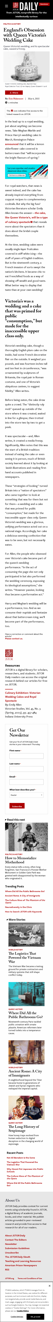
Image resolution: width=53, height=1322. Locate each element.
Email (12, 776)
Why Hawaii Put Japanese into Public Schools (25, 1170)
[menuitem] (44, 4)
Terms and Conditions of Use (30, 1278)
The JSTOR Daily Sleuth (17, 1257)
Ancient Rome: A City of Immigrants (22, 895)
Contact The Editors (16, 1239)
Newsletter (44, 4)
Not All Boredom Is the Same (21, 1157)
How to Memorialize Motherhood (20, 861)
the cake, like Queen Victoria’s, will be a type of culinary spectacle (26, 217)
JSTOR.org (9, 1278)
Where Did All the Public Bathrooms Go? (25, 891)
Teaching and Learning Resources (23, 1261)
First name (15, 750)
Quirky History (15, 1009)
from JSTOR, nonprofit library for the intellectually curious (27, 14)
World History (15, 949)
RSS (7, 1269)
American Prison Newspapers (21, 1265)
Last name (15, 763)
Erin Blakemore (16, 99)
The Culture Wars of (25, 901)
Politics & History (12, 23)
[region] (26, 1302)
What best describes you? (22, 789)
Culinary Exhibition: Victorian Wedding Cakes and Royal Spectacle (22, 696)
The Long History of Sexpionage (23, 1129)
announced (12, 144)
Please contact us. (14, 638)
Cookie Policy (23, 1310)
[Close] (49, 1286)
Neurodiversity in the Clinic (18, 907)
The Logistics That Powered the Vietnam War (24, 958)
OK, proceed (35, 1316)
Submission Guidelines (17, 1248)
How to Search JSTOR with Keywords (23, 911)
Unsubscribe (12, 1252)
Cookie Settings (17, 1316)
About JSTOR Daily (15, 1235)
